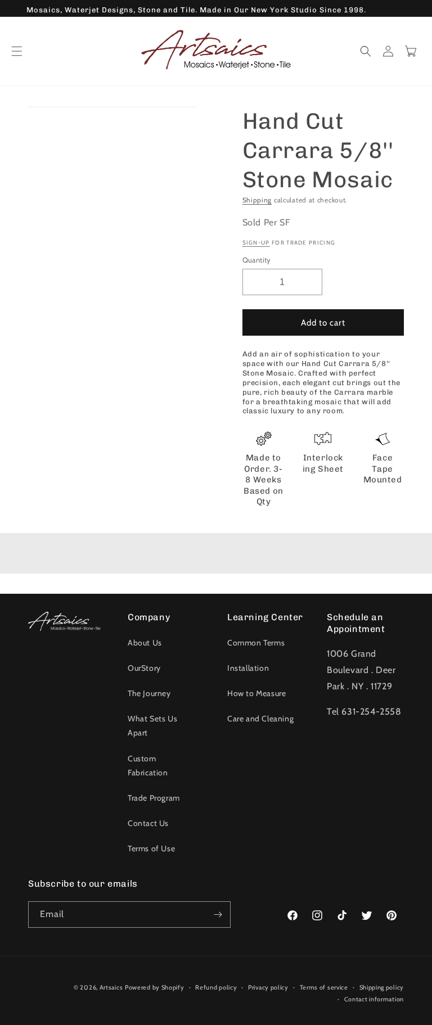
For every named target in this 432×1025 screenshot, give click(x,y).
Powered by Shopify (154, 987)
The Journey (149, 693)
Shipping (257, 200)
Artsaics (111, 987)
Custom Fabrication (148, 765)
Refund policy (216, 987)
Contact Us (148, 823)
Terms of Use (151, 848)
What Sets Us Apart (152, 726)
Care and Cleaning (260, 719)
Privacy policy (268, 987)
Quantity (256, 259)
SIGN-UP (256, 242)
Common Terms (256, 643)
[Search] (365, 51)
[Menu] (16, 51)
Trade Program (154, 798)
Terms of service (324, 987)
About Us (145, 643)
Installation (248, 668)
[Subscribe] (217, 914)
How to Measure (256, 693)
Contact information (374, 999)
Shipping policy (381, 987)
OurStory (144, 668)
